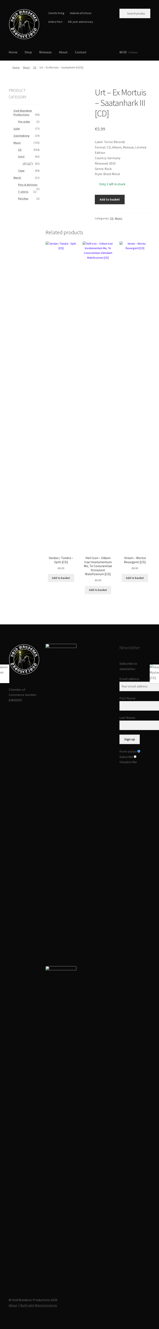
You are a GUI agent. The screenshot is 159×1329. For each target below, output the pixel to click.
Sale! (16, 128)
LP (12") (28, 163)
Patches (23, 198)
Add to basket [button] (61, 578)
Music (26, 67)
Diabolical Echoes (81, 13)
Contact (81, 52)
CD (34, 67)
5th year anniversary (80, 22)
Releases (45, 52)
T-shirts (23, 192)
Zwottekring (21, 135)
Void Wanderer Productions (22, 113)
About (63, 52)
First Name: (127, 698)
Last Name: (127, 718)
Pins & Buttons (27, 184)
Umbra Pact (55, 22)
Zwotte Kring (56, 13)
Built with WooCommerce (38, 1305)
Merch (17, 177)
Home (13, 52)
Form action (128, 751)
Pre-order (24, 121)
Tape (21, 170)
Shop (28, 52)
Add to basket (110, 199)
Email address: (129, 679)
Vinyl (21, 156)
